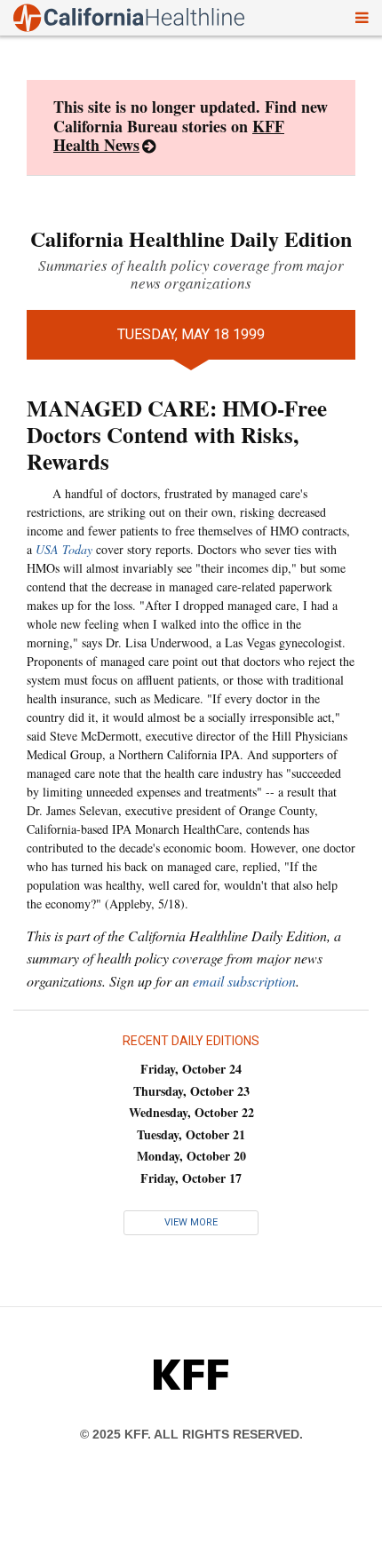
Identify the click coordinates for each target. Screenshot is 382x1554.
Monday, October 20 (191, 1155)
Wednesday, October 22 (191, 1112)
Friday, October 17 (191, 1178)
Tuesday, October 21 (191, 1134)
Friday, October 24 (191, 1068)
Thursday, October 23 (191, 1091)
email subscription (244, 980)
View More (191, 1222)
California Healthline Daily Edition (191, 238)
